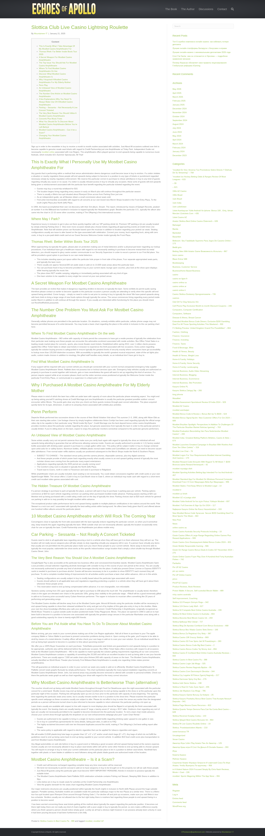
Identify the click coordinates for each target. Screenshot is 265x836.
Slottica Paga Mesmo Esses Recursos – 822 (192, 705)
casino (175, 274)
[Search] (231, 9)
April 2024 (177, 140)
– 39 (174, 183)
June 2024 (177, 132)
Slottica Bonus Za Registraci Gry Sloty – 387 (192, 633)
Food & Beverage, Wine (183, 347)
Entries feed (178, 798)
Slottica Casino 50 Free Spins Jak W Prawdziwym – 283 (197, 641)
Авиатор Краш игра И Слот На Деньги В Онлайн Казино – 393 (200, 747)
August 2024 (178, 124)
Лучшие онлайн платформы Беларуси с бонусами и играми (200, 48)
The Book (171, 9)
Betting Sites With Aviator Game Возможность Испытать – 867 (200, 251)
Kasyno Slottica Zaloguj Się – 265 (187, 390)
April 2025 (177, 93)
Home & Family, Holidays (183, 359)
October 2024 (179, 116)
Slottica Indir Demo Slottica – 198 (187, 683)
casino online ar (179, 286)
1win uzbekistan (179, 207)
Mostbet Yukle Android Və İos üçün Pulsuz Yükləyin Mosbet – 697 (201, 501)
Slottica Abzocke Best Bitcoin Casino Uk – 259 (193, 618)
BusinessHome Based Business (186, 271)
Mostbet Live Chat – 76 (183, 451)
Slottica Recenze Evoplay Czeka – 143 (189, 716)
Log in (175, 794)
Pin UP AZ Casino (180, 567)
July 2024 (177, 128)
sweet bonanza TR (181, 731)
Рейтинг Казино (179, 759)
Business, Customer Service (185, 267)
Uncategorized (179, 735)
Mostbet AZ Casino (181, 406)
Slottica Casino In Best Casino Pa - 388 (57, 821)
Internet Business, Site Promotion (187, 383)
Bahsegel (177, 225)
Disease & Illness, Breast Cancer (187, 317)
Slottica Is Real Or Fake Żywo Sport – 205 (191, 687)
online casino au (180, 527)
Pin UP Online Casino (182, 575)
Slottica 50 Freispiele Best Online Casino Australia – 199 (197, 610)
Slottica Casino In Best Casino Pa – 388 (190, 660)
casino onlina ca (180, 282)
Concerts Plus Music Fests (50, 119)
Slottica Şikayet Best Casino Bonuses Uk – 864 (193, 720)
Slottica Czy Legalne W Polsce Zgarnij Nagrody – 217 (196, 675)
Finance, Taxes (179, 344)
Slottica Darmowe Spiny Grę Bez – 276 (189, 679)
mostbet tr (177, 490)
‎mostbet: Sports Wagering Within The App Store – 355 (196, 776)
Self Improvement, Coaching (185, 598)
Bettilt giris (177, 247)
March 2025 (178, 97)
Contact (222, 9)
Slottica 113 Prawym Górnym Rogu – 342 (191, 602)
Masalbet (177, 398)
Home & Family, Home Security (186, 363)
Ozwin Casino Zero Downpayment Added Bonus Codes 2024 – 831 (202, 542)
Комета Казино (179, 755)
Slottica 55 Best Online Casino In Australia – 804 (194, 614)
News (175, 524)
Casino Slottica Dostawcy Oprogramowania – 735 (194, 294)
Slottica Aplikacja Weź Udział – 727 (188, 622)
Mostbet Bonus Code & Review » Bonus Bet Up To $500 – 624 (200, 414)
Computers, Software (182, 313)
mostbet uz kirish (180, 494)
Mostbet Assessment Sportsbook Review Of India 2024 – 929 (199, 402)
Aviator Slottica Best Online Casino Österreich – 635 (195, 221)
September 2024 (180, 120)
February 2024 (179, 147)
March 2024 (178, 144)
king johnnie (178, 394)
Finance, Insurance (181, 336)
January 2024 (179, 151)
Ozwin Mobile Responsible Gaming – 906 (191, 546)
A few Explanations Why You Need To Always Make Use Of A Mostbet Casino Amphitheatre (56, 102)
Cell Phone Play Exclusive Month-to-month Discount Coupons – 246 (202, 306)
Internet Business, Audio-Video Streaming (191, 371)
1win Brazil (177, 199)
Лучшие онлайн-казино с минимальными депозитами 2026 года (201, 52)
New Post (177, 520)
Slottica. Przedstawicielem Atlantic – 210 (190, 727)
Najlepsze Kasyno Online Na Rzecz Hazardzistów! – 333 (197, 509)
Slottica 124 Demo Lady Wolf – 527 (188, 606)
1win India (177, 203)
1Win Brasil (177, 195)
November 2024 (180, 112)
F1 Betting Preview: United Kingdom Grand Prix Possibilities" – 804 (202, 328)
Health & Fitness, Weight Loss (186, 355)
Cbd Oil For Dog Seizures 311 (186, 302)
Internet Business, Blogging (184, 375)
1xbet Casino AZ (180, 217)
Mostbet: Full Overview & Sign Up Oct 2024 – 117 (194, 505)
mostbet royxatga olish (182, 468)
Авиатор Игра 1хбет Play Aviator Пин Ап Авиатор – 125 (197, 743)
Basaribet (177, 237)
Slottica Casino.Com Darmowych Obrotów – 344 (194, 671)
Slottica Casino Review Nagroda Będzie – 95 (192, 667)
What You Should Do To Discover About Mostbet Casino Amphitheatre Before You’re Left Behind (58, 124)
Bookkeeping (178, 263)
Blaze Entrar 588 (180, 259)
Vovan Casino (179, 739)
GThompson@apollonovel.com (193, 832)
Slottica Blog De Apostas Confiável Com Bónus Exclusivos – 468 (200, 626)
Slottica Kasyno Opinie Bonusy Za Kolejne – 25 (193, 695)
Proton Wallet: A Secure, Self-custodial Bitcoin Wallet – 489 (198, 591)
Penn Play (43, 85)
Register (176, 791)
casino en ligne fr (180, 278)
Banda (175, 229)
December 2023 (180, 155)
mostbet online (48, 152)
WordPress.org (179, 806)
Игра (175, 751)
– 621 (175, 187)
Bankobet (177, 233)
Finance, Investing (181, 340)
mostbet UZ (98, 821)
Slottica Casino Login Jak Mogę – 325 (189, 663)
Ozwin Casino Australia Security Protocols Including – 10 (197, 531)
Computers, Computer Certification (188, 310)
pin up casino (178, 571)
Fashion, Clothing (180, 332)
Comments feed (179, 802)
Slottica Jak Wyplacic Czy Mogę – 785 (189, 691)
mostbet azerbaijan (181, 410)
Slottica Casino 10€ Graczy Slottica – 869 (191, 637)
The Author (188, 9)
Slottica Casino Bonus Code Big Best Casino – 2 (193, 645)
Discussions (206, 9)
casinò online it (179, 290)
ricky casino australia (182, 594)
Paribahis (177, 563)
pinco (175, 579)
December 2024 (180, 108)
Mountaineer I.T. (228, 832)
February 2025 (179, 101)
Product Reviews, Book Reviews (187, 587)
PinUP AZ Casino (180, 583)
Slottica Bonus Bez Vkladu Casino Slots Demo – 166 (195, 630)
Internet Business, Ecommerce (186, 379)
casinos (176, 298)
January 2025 (179, 105)
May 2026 (177, 89)
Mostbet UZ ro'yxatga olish (184, 497)
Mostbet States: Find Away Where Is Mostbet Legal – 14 (197, 486)
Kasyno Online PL (180, 386)
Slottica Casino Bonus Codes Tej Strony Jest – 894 (195, 649)
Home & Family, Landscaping (185, 367)
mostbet (88, 821)
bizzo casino (178, 255)
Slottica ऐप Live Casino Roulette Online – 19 (191, 724)
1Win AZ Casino (179, 191)
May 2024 (177, 136)
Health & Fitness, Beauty (183, 351)
